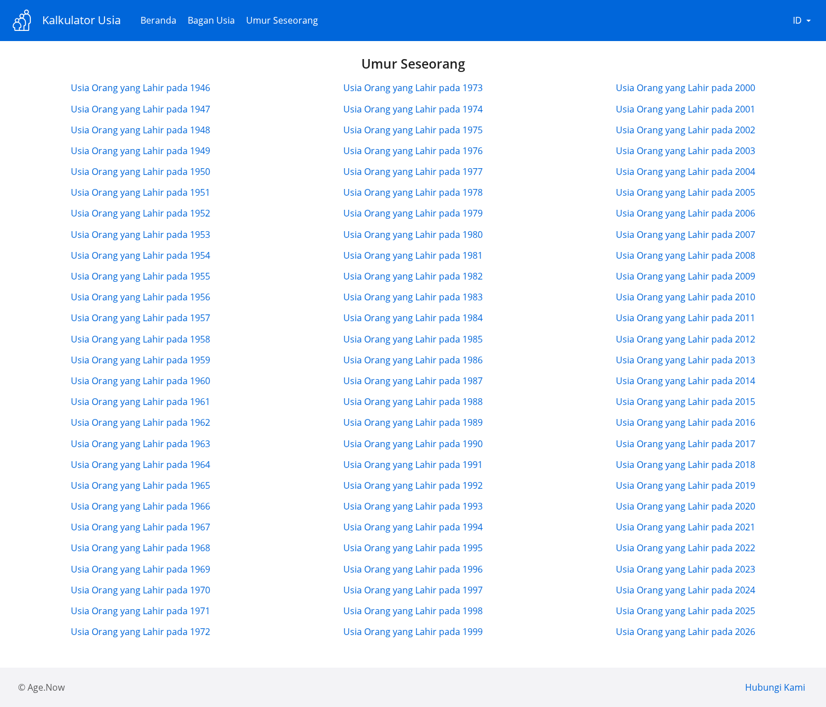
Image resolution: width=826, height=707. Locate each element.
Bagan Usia (211, 20)
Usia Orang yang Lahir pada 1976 (413, 151)
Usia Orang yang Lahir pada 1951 (140, 192)
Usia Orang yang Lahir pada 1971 (140, 611)
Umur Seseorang (282, 20)
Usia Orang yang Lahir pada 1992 (413, 485)
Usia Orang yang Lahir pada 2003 (685, 151)
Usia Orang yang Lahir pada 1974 (413, 109)
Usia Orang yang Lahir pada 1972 (140, 631)
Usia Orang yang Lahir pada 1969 (140, 569)
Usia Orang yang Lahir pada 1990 (413, 444)
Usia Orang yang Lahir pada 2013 (685, 360)
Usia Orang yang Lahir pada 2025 (685, 611)
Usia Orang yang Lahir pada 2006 (685, 213)
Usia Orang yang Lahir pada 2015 (685, 401)
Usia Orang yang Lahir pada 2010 (685, 297)
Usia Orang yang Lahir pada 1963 (140, 444)
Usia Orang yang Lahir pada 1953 (140, 234)
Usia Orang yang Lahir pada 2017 (685, 444)
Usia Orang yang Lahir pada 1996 (413, 569)
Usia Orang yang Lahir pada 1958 (140, 339)
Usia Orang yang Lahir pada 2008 (685, 255)
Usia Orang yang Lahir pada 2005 (685, 192)
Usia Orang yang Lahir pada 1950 (140, 171)
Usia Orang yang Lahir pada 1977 (413, 171)
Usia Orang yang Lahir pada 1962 (140, 422)
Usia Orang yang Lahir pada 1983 (413, 297)
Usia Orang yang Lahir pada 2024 (685, 590)
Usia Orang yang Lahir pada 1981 (413, 255)
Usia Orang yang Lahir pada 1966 (140, 506)
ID (797, 20)
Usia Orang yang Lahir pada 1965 (140, 485)
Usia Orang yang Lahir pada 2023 (685, 569)
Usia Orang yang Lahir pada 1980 (413, 234)
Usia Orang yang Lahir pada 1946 (140, 88)
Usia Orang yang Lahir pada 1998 (413, 611)
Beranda (158, 20)
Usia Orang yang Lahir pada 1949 (140, 151)
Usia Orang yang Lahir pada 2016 (685, 422)
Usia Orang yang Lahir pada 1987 (413, 381)
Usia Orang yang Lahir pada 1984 (413, 318)
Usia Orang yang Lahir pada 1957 (140, 318)
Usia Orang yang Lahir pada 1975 (413, 130)
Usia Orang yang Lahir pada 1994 (413, 527)
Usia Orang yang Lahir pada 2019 (685, 485)
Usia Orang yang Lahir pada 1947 (140, 109)
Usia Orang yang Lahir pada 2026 (685, 631)
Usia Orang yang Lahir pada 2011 (685, 318)
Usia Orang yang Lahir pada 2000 (685, 88)
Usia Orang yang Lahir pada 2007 (685, 234)
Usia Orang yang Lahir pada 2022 (685, 548)
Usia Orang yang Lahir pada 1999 (413, 631)
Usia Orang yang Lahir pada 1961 (140, 401)
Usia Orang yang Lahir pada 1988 (413, 401)
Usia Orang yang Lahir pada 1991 (413, 464)
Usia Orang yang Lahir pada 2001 (685, 109)
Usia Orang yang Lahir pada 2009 (685, 276)
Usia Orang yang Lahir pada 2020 (685, 506)
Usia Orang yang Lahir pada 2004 (685, 171)
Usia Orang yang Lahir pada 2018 (685, 464)
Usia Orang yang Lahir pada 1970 (140, 590)
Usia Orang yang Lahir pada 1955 (140, 276)
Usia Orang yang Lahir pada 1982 (413, 276)
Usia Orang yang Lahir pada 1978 (413, 192)
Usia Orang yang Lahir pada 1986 (413, 360)
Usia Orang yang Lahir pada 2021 (685, 527)
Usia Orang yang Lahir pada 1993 (413, 506)
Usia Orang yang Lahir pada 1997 (413, 590)
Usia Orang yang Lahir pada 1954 (140, 255)
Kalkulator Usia (81, 20)
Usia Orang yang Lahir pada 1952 (140, 213)
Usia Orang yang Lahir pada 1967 (140, 527)
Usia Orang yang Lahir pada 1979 (413, 213)
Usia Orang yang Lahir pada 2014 (685, 381)
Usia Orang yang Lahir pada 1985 (413, 339)
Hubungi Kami (775, 687)
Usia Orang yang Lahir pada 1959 (140, 360)
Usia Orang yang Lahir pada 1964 (140, 464)
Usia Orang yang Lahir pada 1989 (413, 422)
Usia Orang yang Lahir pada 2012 (685, 339)
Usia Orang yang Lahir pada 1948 (140, 130)
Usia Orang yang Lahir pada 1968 (140, 548)
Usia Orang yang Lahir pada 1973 (413, 88)
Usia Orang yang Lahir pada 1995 (413, 548)
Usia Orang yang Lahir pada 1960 (140, 381)
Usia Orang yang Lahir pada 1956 (140, 297)
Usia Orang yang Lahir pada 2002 (685, 130)
